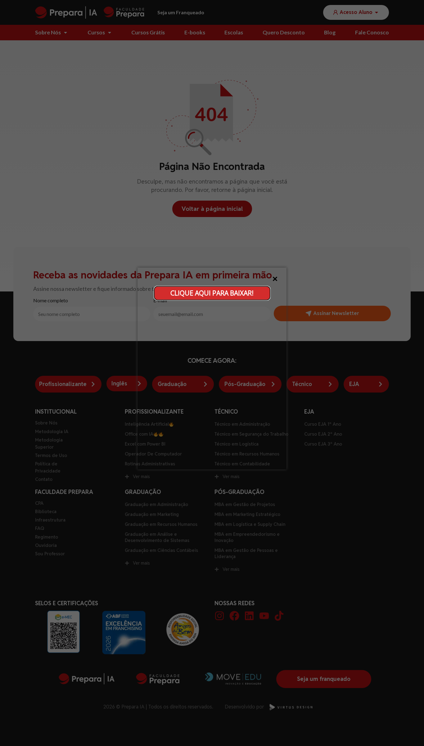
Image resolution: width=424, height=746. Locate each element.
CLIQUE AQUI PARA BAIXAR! (212, 293)
